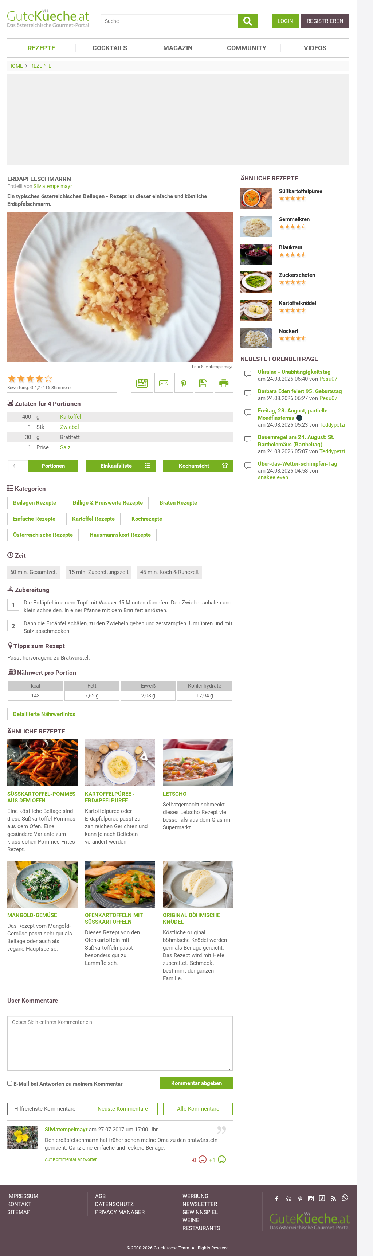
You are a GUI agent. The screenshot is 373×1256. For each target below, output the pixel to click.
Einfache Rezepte (34, 519)
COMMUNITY (246, 48)
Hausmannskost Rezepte (120, 535)
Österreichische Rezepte (43, 535)
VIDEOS (315, 48)
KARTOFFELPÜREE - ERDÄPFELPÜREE (110, 797)
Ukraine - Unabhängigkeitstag (294, 372)
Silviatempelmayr (53, 186)
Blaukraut (290, 247)
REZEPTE (41, 48)
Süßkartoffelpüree (300, 191)
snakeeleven (273, 477)
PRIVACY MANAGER (120, 1212)
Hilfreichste (44, 1109)
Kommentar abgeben (196, 1083)
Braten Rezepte (178, 503)
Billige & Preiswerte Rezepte (108, 503)
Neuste (123, 1109)
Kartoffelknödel (297, 303)
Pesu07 (328, 379)
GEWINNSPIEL (200, 1212)
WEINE (190, 1220)
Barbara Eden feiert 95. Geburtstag (300, 391)
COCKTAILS (110, 48)
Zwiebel (69, 427)
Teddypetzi (332, 425)
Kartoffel (70, 417)
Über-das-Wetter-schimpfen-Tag (297, 464)
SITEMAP (18, 1212)
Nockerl (288, 331)
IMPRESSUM (22, 1196)
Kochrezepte (146, 519)
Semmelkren (294, 219)
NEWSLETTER (199, 1204)
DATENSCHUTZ (114, 1204)
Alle (198, 1109)
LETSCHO (174, 794)
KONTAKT (19, 1204)
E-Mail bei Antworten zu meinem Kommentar (67, 1084)
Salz (65, 447)
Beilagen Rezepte (34, 503)
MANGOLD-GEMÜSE (32, 915)
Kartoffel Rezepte (93, 519)
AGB (100, 1196)
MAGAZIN (178, 48)
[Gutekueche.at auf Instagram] (311, 1198)
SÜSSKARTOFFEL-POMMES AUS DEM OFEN (41, 797)
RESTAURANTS (201, 1228)
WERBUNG (195, 1196)
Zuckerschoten (297, 275)
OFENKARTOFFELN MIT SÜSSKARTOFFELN (114, 918)
